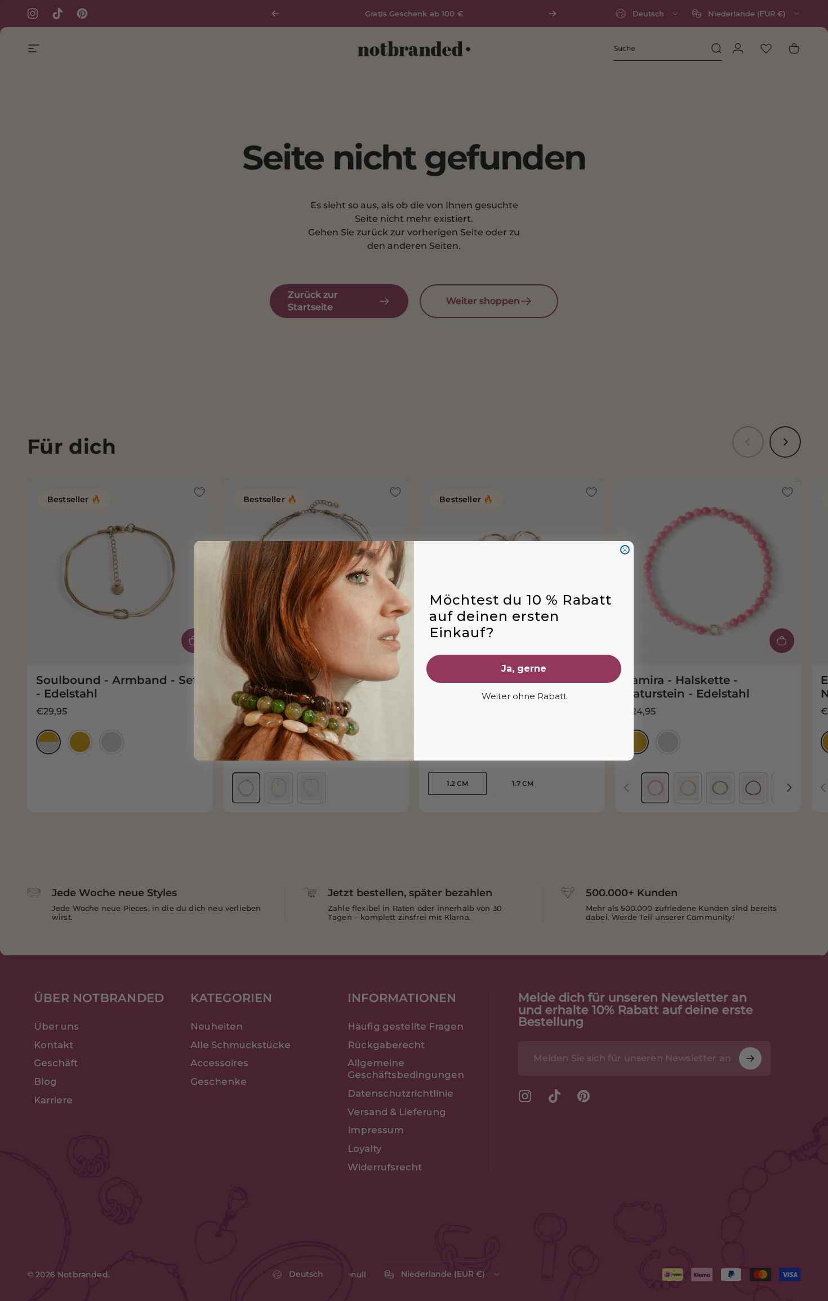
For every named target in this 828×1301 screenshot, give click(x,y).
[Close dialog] (625, 550)
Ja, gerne (523, 668)
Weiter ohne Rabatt (524, 696)
